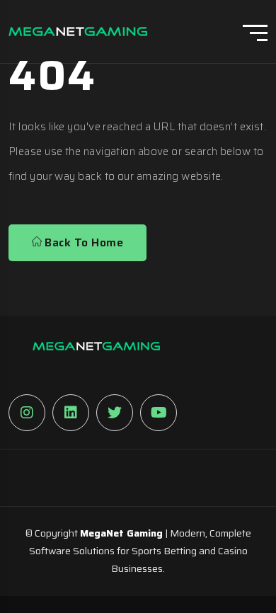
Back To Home (82, 242)
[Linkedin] (70, 412)
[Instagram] (26, 412)
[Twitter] (114, 412)
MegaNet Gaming (121, 533)
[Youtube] (158, 412)
